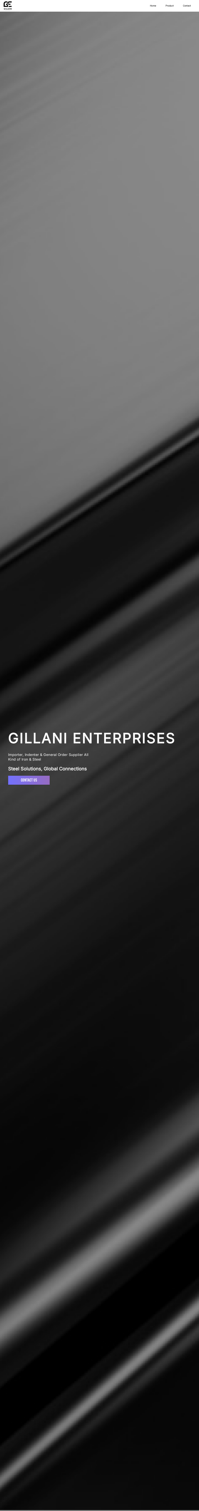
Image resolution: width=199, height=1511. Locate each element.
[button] (153, 5)
